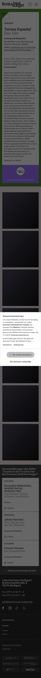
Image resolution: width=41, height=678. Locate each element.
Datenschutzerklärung (20, 335)
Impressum (7, 345)
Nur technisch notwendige (20, 361)
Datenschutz (19, 345)
